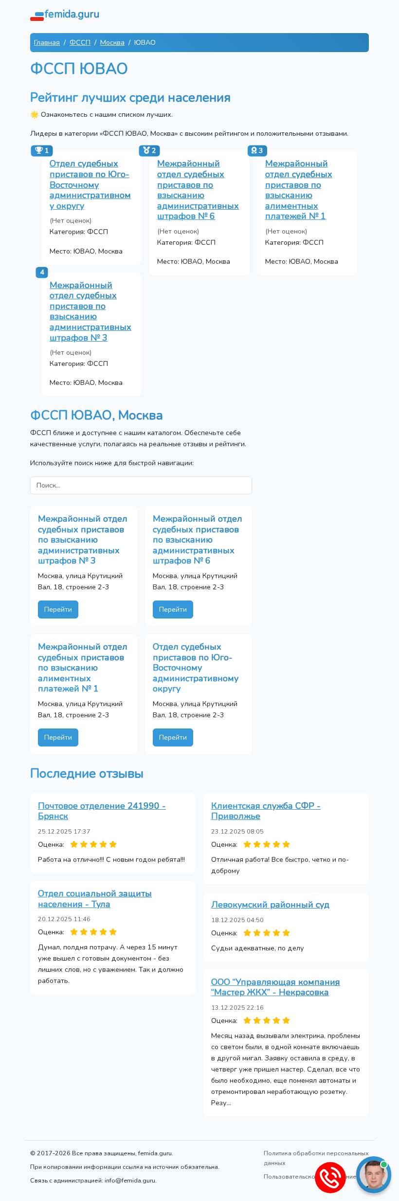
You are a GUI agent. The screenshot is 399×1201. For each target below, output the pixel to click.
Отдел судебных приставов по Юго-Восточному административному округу (90, 184)
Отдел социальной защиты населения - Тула (95, 899)
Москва (112, 42)
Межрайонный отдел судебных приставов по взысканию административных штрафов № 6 (198, 190)
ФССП (80, 42)
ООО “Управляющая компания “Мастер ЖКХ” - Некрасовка (275, 987)
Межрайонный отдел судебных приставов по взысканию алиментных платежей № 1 (298, 190)
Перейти (58, 609)
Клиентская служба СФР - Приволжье (266, 811)
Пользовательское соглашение (310, 1176)
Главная (47, 42)
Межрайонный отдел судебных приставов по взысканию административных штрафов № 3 (90, 311)
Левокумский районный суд (270, 904)
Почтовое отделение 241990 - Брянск (102, 811)
